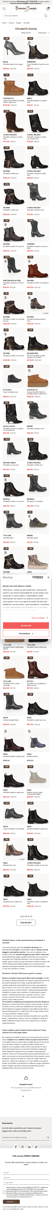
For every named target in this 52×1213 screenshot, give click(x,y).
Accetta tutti (26, 626)
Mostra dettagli (38, 618)
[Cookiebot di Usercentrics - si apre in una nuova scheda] (32, 577)
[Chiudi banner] (48, 577)
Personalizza (24, 633)
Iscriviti (10, 1202)
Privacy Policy (33, 1187)
